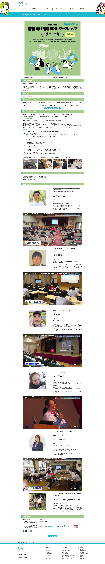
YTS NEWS (49, 549)
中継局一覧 (82, 558)
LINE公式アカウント (66, 550)
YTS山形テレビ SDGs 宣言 (52, 559)
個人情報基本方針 (65, 556)
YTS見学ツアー (65, 549)
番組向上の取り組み (83, 550)
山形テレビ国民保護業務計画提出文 (69, 555)
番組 (48, 550)
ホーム (48, 547)
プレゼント (49, 556)
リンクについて (82, 559)
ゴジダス (49, 552)
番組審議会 (82, 552)
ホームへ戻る (53, 536)
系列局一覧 (82, 556)
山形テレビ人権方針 (66, 553)
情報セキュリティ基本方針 (67, 558)
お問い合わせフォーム (33, 519)
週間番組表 (49, 553)
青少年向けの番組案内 (84, 553)
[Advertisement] (68, 3)
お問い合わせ (64, 552)
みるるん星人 (64, 547)
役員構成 (81, 549)
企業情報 (81, 547)
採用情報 (81, 555)
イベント (49, 558)
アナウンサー (50, 555)
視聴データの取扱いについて (67, 559)
